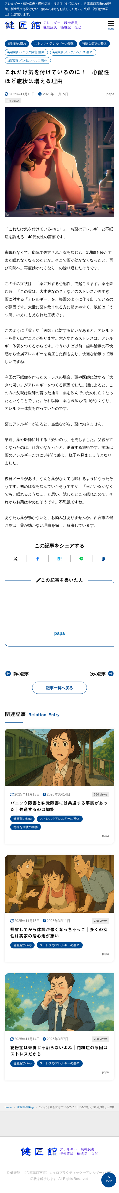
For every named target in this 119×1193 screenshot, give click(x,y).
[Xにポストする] (15, 558)
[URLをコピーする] (103, 558)
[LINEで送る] (81, 558)
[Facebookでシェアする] (37, 558)
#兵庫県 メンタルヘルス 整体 (72, 52)
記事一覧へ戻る (59, 687)
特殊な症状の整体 (94, 43)
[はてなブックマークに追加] (59, 558)
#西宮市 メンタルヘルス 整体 (27, 60)
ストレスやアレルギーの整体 (54, 43)
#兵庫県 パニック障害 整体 (25, 52)
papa (59, 633)
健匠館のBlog (17, 43)
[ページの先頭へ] (108, 1179)
